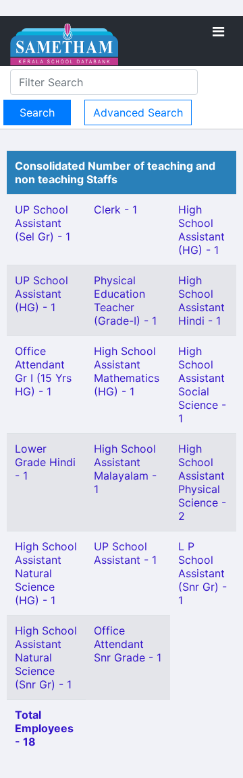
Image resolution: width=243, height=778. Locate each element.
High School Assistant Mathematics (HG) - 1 (126, 371)
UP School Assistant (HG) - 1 (41, 293)
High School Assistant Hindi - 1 (201, 300)
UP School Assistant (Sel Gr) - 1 (42, 223)
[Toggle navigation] (218, 32)
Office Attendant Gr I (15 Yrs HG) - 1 (43, 371)
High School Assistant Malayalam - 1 (125, 469)
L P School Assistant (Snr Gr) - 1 (202, 573)
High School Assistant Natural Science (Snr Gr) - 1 (46, 657)
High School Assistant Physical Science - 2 (202, 482)
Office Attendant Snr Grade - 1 (127, 644)
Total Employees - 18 (44, 728)
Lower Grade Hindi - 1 (45, 462)
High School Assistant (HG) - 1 (201, 230)
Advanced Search (138, 112)
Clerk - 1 (115, 209)
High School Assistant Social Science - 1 (202, 384)
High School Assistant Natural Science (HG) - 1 (46, 573)
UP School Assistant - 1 (125, 553)
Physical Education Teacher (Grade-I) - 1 (125, 300)
